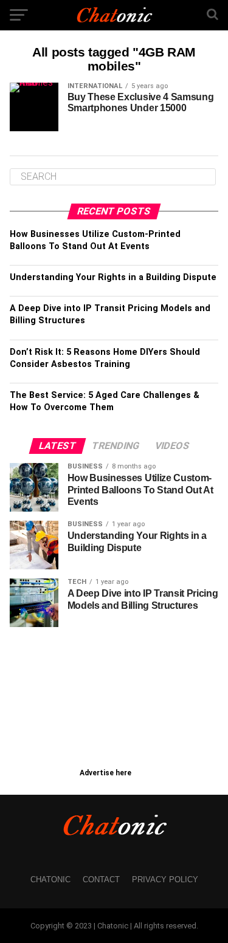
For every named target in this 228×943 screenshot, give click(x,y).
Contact (101, 879)
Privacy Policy (165, 879)
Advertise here (105, 773)
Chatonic (50, 879)
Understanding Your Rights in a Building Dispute (113, 277)
